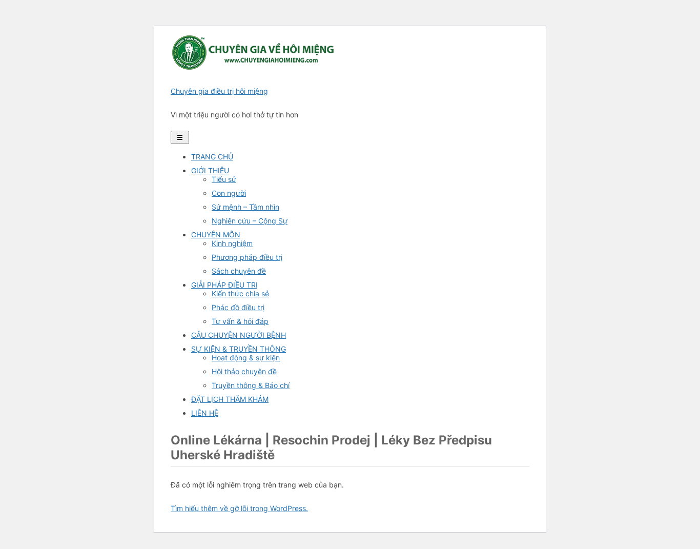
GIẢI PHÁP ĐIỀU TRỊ (224, 284)
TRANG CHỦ (212, 156)
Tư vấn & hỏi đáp (240, 321)
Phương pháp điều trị (247, 257)
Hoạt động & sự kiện (246, 357)
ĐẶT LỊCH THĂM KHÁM (230, 399)
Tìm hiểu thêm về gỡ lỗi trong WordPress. (239, 508)
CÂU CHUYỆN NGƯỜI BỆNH (238, 335)
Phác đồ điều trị (238, 307)
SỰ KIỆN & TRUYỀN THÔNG (238, 348)
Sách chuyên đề (239, 271)
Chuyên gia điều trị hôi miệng (219, 91)
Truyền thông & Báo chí (251, 385)
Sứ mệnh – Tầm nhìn (245, 206)
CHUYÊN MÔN (215, 234)
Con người (229, 193)
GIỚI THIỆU (210, 170)
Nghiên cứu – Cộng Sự (249, 220)
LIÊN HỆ (204, 413)
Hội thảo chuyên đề (244, 371)
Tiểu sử (224, 179)
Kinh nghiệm (232, 243)
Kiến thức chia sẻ (240, 293)
